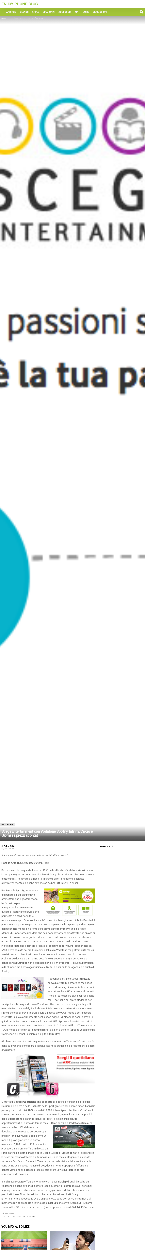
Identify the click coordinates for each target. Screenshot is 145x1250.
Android (11, 12)
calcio (6, 1217)
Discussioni (100, 12)
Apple (35, 12)
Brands (24, 12)
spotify (17, 1217)
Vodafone (29, 1217)
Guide (86, 12)
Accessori (64, 12)
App (77, 12)
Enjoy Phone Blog (19, 4)
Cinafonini (49, 12)
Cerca (141, 11)
